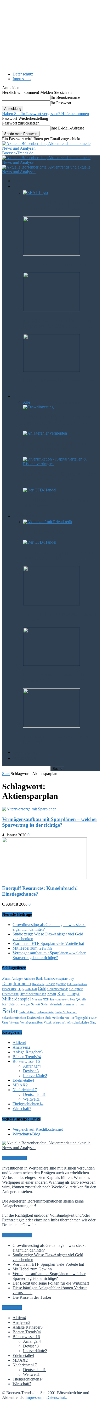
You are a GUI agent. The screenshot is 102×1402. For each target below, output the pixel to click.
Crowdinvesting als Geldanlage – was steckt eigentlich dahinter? (58, 420)
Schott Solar (39, 1004)
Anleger (17, 979)
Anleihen (29, 979)
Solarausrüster (45, 1012)
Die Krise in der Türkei (32, 1297)
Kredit (51, 994)
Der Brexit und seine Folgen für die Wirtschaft (51, 1283)
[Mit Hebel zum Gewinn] (47, 521)
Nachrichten (25, 1089)
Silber (80, 1004)
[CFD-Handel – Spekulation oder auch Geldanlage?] (39, 490)
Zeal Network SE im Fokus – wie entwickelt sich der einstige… (58, 205)
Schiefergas (23, 1004)
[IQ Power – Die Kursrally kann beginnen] (51, 726)
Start (6, 773)
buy (71, 978)
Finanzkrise (9, 989)
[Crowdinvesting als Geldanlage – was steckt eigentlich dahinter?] (38, 407)
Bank (39, 979)
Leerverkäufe (70, 402)
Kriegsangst (68, 993)
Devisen (52, 402)
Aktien (6, 979)
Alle (26, 402)
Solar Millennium (66, 1012)
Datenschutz (23, 74)
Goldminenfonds (57, 989)
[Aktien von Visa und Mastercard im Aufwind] (51, 604)
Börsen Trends (27, 1056)
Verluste (14, 1022)
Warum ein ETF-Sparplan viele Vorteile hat (48, 943)
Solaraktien (27, 1012)
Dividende (38, 984)
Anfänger (38, 402)
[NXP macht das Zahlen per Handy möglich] (51, 370)
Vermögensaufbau (31, 1022)
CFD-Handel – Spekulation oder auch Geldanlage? (58, 502)
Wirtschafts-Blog (26, 1134)
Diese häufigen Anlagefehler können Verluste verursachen (61, 446)
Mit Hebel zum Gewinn (48, 532)
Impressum (22, 79)
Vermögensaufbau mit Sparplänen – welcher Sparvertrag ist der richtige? (49, 822)
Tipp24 (93, 1017)
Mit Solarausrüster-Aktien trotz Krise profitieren (56, 677)
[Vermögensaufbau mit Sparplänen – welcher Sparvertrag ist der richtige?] (29, 809)
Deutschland (34, 1094)
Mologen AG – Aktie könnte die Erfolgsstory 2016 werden (57, 323)
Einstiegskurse (56, 984)
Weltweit (31, 1099)
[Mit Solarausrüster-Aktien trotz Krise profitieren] (51, 664)
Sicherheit (55, 1004)
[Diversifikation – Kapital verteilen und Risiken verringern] (61, 464)
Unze (5, 1022)
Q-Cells (81, 999)
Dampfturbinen (16, 983)
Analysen (21, 1047)
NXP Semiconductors (56, 999)
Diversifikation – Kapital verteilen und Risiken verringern (59, 477)
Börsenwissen (26, 1061)
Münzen (37, 999)
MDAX (20, 1085)
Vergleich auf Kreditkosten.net (38, 1129)
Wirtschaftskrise (77, 1022)
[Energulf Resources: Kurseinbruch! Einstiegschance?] (44, 878)
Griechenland (10, 994)
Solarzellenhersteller (59, 1018)
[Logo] (51, 162)
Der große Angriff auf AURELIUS (60, 264)
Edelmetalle (23, 1080)
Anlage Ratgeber (28, 1052)
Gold (42, 988)
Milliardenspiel (16, 999)
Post (72, 999)
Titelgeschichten (28, 1104)
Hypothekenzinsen (33, 994)
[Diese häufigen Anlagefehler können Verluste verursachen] (45, 433)
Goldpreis (76, 989)
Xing (93, 1022)
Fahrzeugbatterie (77, 984)
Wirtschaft (59, 1022)
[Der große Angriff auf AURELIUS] (51, 254)
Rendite (8, 1004)
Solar (10, 1010)
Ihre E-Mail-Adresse (67, 128)
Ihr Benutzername (65, 97)
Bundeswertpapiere (55, 979)
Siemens (69, 1004)
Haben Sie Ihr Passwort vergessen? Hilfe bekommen (45, 113)
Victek (48, 1022)
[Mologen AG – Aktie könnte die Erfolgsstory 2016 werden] (51, 310)
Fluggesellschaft (27, 989)
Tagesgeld (81, 1018)
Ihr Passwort (60, 103)
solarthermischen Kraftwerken (23, 1018)
